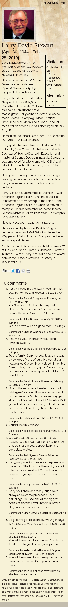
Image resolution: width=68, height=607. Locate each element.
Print (62, 2)
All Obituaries (51, 2)
